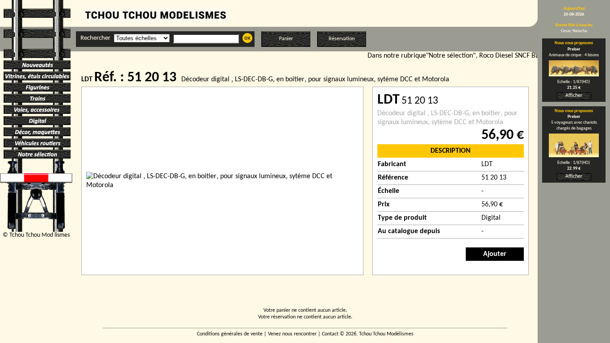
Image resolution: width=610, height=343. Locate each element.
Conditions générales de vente (230, 334)
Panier (286, 39)
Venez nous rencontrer (292, 334)
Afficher (573, 95)
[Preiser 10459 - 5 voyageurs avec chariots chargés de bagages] (574, 155)
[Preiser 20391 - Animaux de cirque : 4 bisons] (574, 74)
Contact (330, 334)
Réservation (342, 39)
